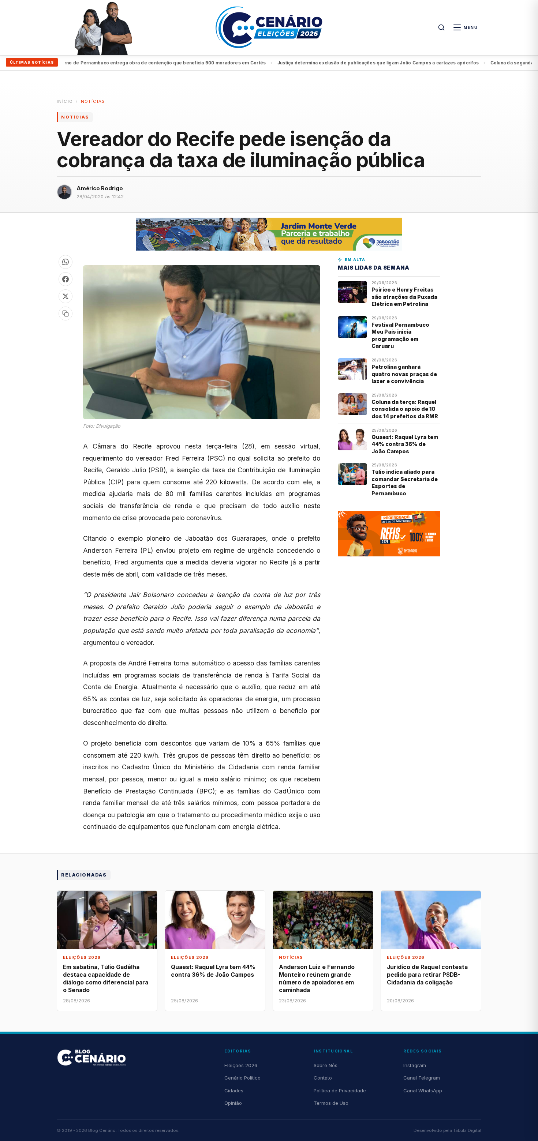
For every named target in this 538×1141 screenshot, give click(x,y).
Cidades (233, 1090)
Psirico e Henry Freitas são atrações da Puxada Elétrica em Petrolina (404, 296)
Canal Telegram (421, 1078)
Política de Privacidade (340, 1090)
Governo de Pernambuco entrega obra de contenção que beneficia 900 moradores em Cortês (132, 62)
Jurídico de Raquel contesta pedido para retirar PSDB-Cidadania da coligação (427, 975)
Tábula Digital (467, 1130)
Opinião (233, 1103)
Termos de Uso (331, 1103)
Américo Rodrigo (99, 188)
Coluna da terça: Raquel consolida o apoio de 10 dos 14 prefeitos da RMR (404, 409)
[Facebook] (65, 279)
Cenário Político (242, 1078)
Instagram (414, 1065)
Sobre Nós (325, 1065)
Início (65, 101)
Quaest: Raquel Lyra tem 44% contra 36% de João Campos (404, 444)
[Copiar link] (65, 313)
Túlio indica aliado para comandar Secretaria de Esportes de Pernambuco (404, 482)
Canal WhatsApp (422, 1090)
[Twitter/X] (65, 296)
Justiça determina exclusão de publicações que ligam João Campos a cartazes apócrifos (351, 62)
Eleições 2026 (240, 1065)
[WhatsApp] (65, 262)
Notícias (93, 101)
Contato (323, 1078)
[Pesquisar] (441, 27)
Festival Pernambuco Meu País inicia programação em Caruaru (400, 335)
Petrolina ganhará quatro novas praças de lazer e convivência (404, 374)
